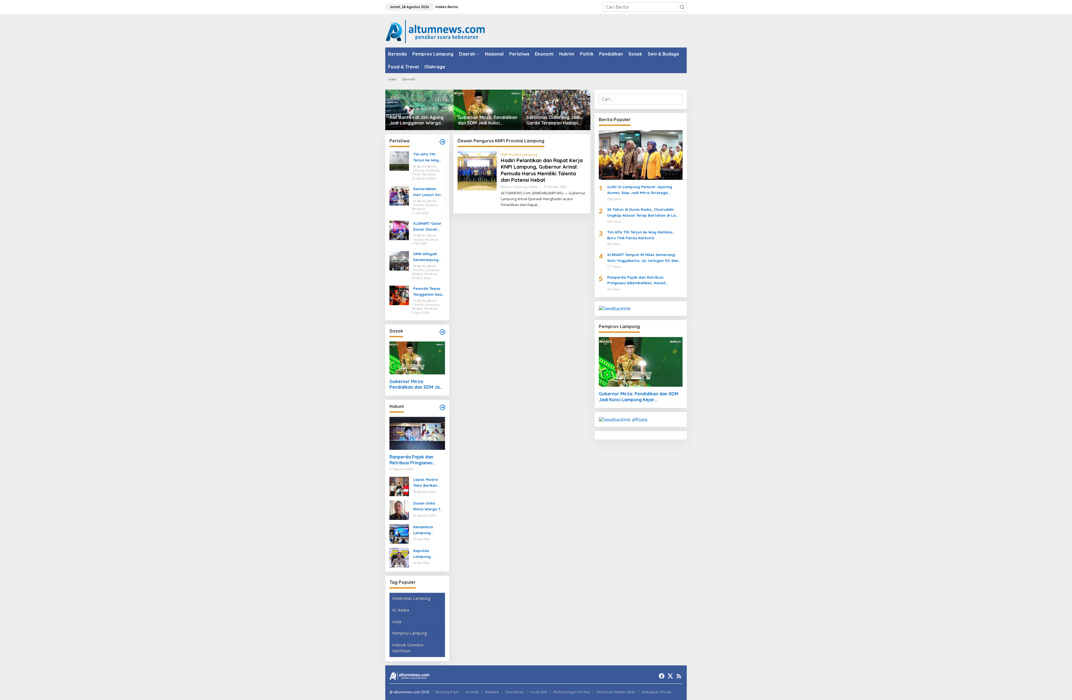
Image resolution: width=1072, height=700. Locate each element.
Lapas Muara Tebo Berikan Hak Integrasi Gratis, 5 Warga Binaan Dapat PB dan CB (429, 482)
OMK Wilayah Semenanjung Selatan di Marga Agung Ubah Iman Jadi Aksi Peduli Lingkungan (427, 257)
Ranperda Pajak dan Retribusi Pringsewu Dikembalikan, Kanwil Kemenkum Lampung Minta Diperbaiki (412, 460)
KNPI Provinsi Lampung (519, 154)
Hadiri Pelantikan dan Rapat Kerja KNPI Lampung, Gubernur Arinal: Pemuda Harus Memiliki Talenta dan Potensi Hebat (542, 170)
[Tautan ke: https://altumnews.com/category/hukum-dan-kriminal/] (442, 407)
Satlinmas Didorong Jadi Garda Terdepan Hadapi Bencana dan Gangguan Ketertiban (553, 120)
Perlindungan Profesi (572, 692)
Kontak (472, 692)
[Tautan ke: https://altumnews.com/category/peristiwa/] (442, 141)
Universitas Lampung (411, 598)
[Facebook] (661, 676)
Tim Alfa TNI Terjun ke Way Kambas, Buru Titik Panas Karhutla (426, 157)
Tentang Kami (447, 692)
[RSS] (679, 676)
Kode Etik (538, 692)
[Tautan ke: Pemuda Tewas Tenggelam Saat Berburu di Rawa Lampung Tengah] (399, 295)
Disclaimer (515, 692)
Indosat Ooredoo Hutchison (407, 647)
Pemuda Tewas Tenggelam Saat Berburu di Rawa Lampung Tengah (428, 291)
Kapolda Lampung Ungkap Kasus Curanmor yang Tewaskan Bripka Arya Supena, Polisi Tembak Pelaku (428, 554)
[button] (682, 7)
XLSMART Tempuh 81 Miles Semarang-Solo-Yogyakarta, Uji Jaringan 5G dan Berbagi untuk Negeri (642, 258)
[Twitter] (670, 676)
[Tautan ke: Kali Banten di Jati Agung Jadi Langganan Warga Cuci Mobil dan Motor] (419, 110)
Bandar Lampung (514, 187)
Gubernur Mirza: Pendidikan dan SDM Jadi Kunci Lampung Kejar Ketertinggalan (487, 120)
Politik (533, 187)
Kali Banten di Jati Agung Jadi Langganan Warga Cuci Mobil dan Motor (416, 120)
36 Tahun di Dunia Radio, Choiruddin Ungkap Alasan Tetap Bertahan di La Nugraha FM (641, 212)
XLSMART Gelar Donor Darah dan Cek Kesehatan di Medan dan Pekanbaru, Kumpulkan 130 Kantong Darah (427, 226)
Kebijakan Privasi (656, 692)
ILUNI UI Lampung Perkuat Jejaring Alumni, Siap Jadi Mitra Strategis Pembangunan (639, 190)
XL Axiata (400, 610)
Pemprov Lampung (409, 633)
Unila (396, 621)
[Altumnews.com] (435, 31)
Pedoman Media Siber (616, 692)
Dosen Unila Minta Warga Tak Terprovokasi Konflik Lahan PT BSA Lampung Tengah (429, 506)
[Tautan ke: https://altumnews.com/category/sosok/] (442, 332)
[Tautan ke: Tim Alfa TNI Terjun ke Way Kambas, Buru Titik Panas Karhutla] (399, 161)
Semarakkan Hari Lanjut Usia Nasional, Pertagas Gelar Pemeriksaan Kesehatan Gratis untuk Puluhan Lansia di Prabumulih (428, 192)
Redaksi (492, 692)
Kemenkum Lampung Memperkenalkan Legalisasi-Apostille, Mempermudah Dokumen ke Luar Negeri (428, 530)
